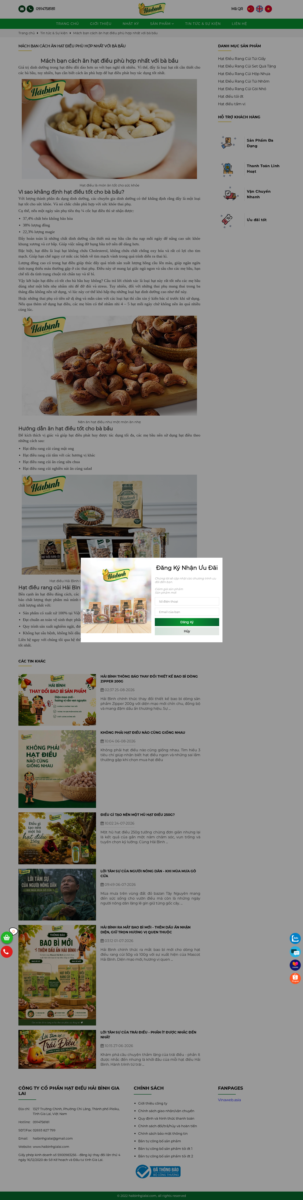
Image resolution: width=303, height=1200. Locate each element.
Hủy (187, 631)
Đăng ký (187, 622)
